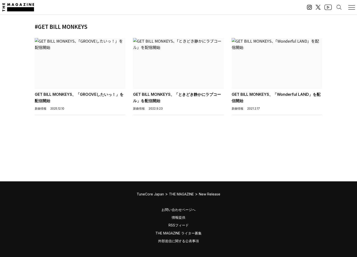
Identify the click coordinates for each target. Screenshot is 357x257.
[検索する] (339, 7)
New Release (209, 194)
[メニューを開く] (351, 7)
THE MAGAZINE (181, 194)
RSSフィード (179, 225)
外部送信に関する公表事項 (178, 241)
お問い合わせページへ (179, 210)
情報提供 (178, 217)
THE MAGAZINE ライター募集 (178, 233)
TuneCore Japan (150, 194)
